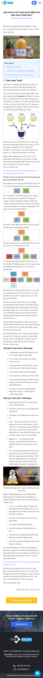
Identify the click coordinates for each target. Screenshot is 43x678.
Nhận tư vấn (34, 3)
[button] (39, 3)
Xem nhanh (9, 63)
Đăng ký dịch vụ (21, 624)
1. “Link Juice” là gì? (12, 67)
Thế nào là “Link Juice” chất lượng (20, 71)
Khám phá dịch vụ (21, 600)
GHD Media (34, 590)
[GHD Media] (7, 2)
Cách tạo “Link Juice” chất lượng (20, 75)
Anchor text (13, 506)
